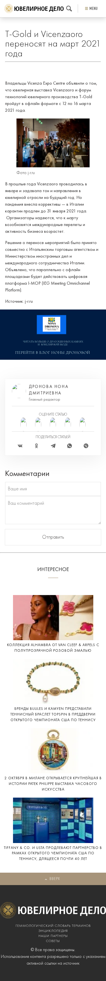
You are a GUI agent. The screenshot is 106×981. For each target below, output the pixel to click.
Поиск (69, 9)
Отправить (53, 537)
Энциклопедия (53, 931)
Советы (53, 941)
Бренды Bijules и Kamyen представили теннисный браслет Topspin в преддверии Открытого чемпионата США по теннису (53, 714)
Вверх (54, 879)
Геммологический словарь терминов (53, 926)
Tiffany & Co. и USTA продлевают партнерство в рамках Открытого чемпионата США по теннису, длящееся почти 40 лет (53, 853)
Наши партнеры (53, 936)
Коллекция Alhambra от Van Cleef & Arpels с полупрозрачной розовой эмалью (53, 648)
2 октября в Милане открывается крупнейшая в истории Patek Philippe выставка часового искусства (53, 783)
